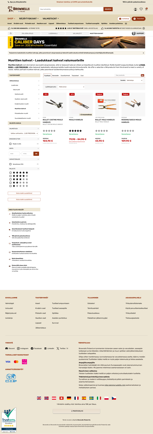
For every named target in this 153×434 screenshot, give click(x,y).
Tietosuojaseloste (132, 318)
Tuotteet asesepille (92, 23)
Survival (55, 323)
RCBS (10, 67)
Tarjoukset (140, 18)
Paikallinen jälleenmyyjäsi (97, 318)
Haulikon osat (42, 23)
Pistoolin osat (30, 23)
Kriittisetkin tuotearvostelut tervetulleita (24, 253)
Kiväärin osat (18, 23)
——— (126, 23)
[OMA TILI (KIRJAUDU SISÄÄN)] (136, 9)
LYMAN (142, 65)
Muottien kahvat (73, 143)
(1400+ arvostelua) (82, 28)
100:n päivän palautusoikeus (134, 2)
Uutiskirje (9, 318)
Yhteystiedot (131, 313)
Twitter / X (64, 348)
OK (36, 154)
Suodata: (123, 80)
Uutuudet (9, 308)
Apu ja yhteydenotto (17, 2)
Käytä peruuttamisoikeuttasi (137, 308)
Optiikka (104, 23)
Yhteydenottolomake (134, 303)
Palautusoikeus (93, 313)
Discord (12, 348)
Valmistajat (50, 18)
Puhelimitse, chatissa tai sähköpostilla (24, 224)
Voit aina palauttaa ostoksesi (21, 238)
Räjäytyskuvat (28, 18)
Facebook (38, 348)
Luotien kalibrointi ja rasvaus (50, 143)
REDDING (124, 117)
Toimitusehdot (93, 308)
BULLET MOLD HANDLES (105, 120)
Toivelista (141, 9)
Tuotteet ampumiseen (76, 23)
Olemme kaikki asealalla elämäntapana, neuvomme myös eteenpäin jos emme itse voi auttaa (25, 269)
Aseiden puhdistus (116, 23)
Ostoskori (91, 303)
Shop (10, 18)
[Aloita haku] (108, 9)
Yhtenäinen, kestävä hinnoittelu (22, 260)
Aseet (9, 23)
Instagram (24, 348)
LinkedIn (50, 348)
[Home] (10, 33)
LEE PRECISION (21, 67)
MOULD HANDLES (76, 120)
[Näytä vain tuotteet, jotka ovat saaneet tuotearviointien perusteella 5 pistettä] (24, 172)
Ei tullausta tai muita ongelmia (21, 231)
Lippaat (51, 23)
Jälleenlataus (61, 23)
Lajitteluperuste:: (51, 87)
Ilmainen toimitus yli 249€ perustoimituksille (74, 2)
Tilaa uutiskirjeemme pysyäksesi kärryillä (24, 246)
